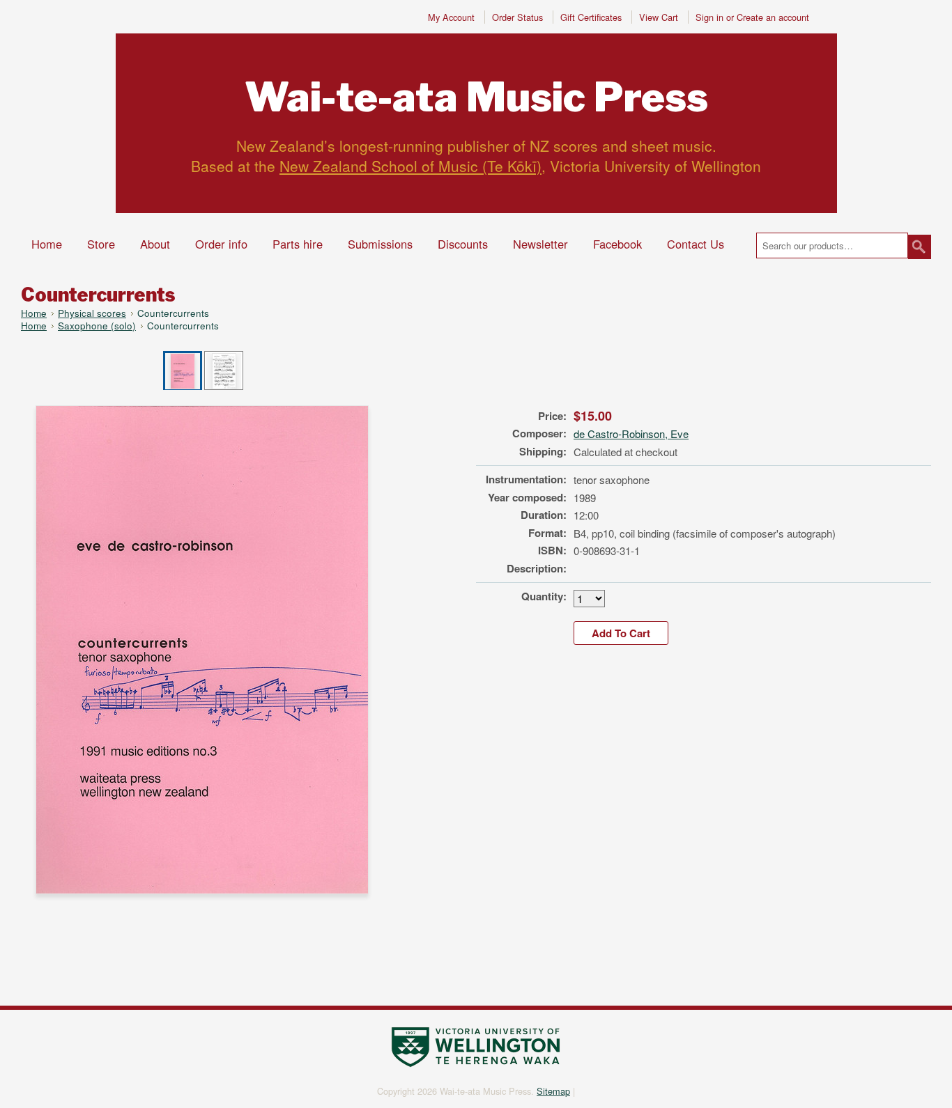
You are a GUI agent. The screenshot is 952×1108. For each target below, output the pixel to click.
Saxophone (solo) (97, 325)
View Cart (660, 17)
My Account (451, 17)
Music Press (476, 97)
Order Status (517, 17)
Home (34, 313)
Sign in (709, 17)
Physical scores (92, 313)
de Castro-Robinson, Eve (631, 433)
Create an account (773, 17)
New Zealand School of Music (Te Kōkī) (410, 165)
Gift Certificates (591, 17)
